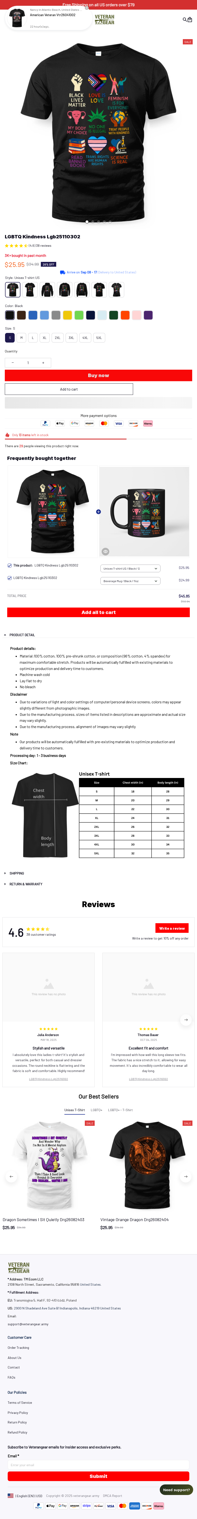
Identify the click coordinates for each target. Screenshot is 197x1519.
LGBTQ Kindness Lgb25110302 (48, 1078)
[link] (17, 18)
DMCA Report (112, 1496)
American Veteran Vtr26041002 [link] (52, 15)
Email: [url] (12, 1316)
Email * (13, 1455)
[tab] (87, 221)
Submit (98, 1476)
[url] (28, 1324)
